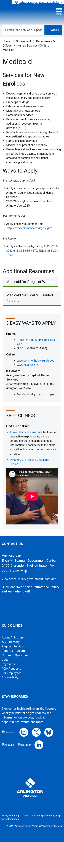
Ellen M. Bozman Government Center (29, 560)
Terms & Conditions (32, 815)
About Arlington (12, 637)
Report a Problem (13, 650)
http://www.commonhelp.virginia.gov (29, 228)
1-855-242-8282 (27, 340)
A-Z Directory (11, 642)
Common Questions (15, 655)
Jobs (5, 659)
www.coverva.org (27, 365)
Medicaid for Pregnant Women (30, 282)
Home (6, 41)
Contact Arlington (10, 819)
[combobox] (38, 2)
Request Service (12, 646)
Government (23, 41)
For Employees (11, 673)
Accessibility (10, 677)
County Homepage (10, 815)
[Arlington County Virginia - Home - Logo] (29, 12)
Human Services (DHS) (32, 45)
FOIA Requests (11, 668)
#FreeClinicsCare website (26, 432)
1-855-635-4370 (27, 250)
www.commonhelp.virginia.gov (35, 360)
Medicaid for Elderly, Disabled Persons (29, 298)
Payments (8, 664)
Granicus (58, 826)
